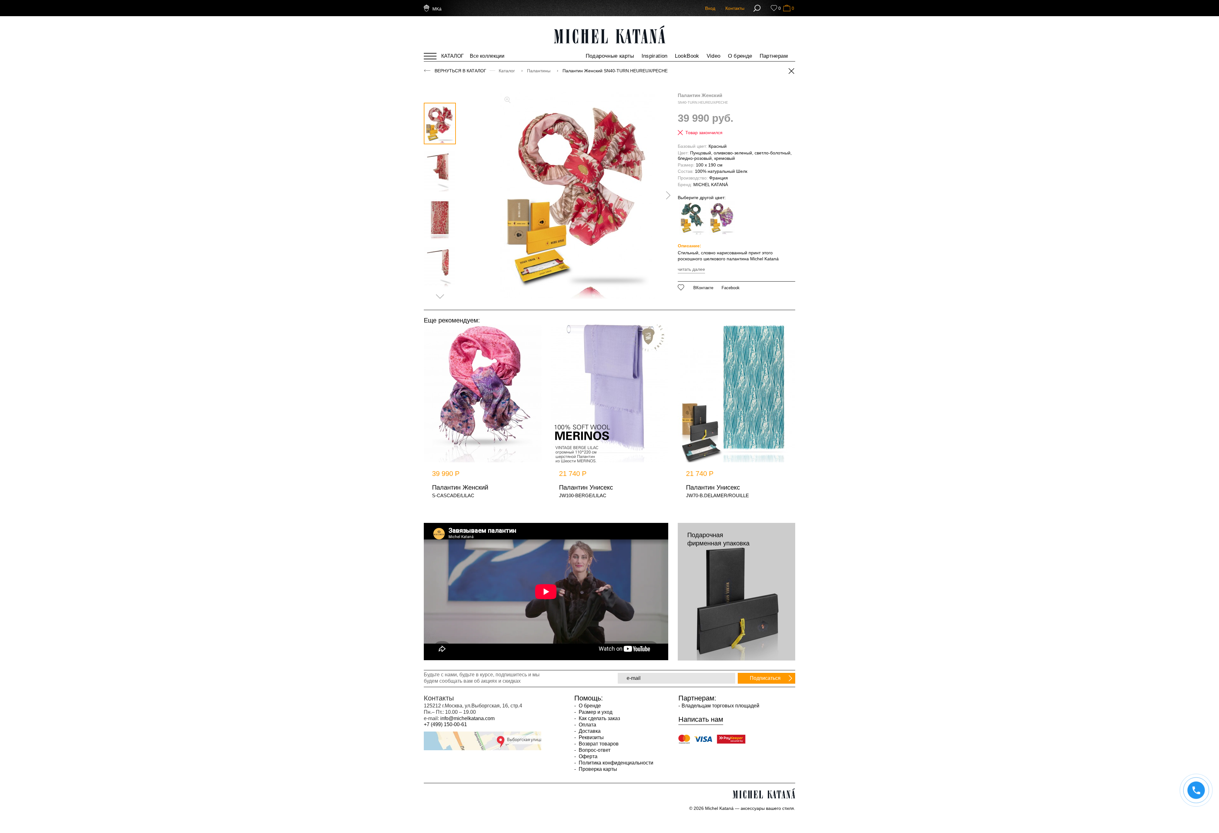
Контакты (734, 8)
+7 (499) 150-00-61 (445, 724)
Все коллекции (487, 56)
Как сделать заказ (598, 718)
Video (714, 56)
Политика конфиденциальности (615, 762)
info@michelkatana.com (467, 718)
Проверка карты (597, 769)
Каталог (507, 70)
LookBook (687, 56)
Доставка (589, 731)
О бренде (740, 56)
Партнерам (774, 56)
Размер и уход (594, 712)
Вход (710, 8)
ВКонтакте (703, 288)
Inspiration (655, 56)
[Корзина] (786, 8)
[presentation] (666, 195)
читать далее (691, 269)
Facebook (731, 288)
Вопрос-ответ (593, 750)
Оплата (586, 724)
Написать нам (700, 719)
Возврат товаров (598, 743)
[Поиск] (757, 8)
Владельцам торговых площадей (720, 705)
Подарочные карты (610, 56)
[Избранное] (774, 8)
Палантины (539, 70)
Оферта (587, 756)
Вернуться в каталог (460, 70)
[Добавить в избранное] (681, 287)
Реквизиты (590, 737)
